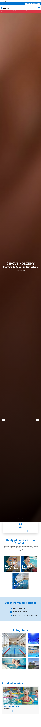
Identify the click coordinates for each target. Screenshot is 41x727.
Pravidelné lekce (27, 567)
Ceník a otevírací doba (11, 567)
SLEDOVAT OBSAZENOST (20, 530)
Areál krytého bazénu (20, 585)
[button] (3, 420)
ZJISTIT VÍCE (7, 710)
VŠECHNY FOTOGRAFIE (20, 672)
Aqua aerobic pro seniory (12, 706)
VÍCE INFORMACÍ (20, 270)
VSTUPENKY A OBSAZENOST (32, 3)
